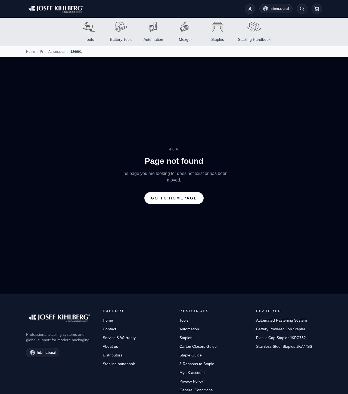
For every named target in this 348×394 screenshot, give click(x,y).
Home (30, 52)
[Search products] (302, 9)
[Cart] (317, 9)
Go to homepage (174, 198)
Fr (41, 52)
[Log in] (250, 9)
